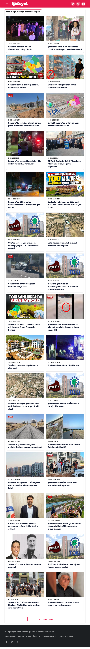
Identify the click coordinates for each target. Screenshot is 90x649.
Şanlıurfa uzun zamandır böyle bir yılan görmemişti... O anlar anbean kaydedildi (63, 327)
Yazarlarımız (10, 637)
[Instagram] (17, 642)
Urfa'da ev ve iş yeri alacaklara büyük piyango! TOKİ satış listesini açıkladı (23, 245)
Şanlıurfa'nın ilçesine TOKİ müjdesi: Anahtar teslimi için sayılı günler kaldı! (24, 485)
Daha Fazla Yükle (46, 619)
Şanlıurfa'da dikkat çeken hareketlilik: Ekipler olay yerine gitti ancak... (24, 205)
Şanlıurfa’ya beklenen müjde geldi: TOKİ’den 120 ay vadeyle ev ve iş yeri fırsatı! (64, 205)
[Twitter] (12, 642)
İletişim (36, 637)
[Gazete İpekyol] (20, 4)
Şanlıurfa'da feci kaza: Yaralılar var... (64, 366)
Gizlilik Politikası (49, 637)
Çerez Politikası (66, 637)
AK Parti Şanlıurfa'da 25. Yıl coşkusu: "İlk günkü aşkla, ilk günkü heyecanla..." (64, 164)
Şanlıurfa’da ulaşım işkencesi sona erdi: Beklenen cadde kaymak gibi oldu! (23, 406)
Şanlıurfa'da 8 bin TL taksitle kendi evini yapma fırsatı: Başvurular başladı (24, 327)
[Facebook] (6, 642)
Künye (21, 637)
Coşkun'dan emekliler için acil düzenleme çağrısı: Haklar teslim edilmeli (23, 526)
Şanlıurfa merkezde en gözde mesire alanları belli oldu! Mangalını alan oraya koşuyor (64, 526)
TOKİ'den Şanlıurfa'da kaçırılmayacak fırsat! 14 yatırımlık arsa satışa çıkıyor (63, 286)
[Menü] (7, 4)
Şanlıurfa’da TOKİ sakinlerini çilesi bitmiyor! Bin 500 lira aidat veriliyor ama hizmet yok (24, 605)
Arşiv (28, 637)
